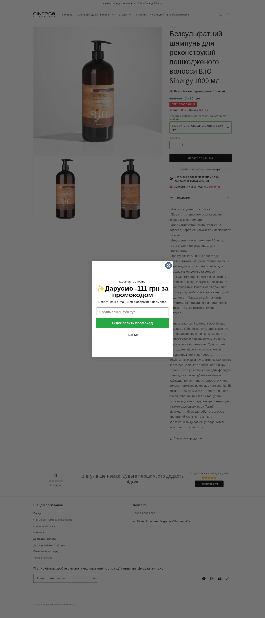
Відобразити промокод (132, 323)
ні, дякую (132, 335)
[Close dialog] (168, 265)
